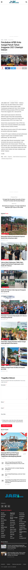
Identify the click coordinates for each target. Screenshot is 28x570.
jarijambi (5, 566)
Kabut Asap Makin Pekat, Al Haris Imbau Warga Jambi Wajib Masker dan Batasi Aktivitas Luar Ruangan (16, 554)
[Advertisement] (14, 19)
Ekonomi (3, 529)
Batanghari (3, 514)
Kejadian (3, 537)
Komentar (3, 385)
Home (2, 39)
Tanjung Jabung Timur (22, 532)
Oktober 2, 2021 (4, 52)
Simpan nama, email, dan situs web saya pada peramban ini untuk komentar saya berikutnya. (12, 421)
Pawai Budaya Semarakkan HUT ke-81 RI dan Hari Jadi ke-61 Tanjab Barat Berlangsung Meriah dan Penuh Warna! (15, 481)
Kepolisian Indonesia (12, 513)
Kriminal (12, 525)
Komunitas (12, 522)
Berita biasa (3, 520)
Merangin (12, 527)
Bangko (2, 513)
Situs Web (3, 414)
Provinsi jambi (22, 521)
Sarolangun (21, 523)
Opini (11, 536)
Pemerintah (22, 514)
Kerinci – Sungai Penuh (13, 518)
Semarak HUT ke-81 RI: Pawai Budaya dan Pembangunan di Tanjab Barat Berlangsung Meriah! (11, 454)
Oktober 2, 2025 (4, 319)
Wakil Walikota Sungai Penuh (19, 156)
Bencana (3, 516)
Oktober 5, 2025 (4, 293)
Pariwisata (21, 513)
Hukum (2, 531)
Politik (20, 520)
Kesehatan (12, 520)
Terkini (20, 536)
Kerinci (11, 515)
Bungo (2, 521)
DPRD (2, 525)
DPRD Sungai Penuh (4, 528)
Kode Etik (3, 564)
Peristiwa (21, 518)
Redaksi (8, 564)
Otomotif (12, 538)
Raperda (10, 156)
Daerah (5, 39)
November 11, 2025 (5, 267)
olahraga (12, 534)
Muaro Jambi (13, 529)
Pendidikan (21, 516)
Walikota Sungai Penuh (7, 158)
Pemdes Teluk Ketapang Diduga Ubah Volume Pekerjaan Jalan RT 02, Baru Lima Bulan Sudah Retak (16, 547)
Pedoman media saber (16, 564)
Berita (2, 518)
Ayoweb (14, 566)
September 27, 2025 (5, 345)
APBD (5, 156)
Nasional (12, 532)
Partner (24, 564)
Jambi (2, 533)
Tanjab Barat (22, 527)
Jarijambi (3, 535)
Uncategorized (22, 538)
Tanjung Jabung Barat (22, 529)
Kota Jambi (12, 524)
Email (2, 408)
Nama (3, 402)
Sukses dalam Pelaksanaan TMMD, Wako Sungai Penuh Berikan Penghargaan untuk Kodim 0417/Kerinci (12, 264)
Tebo (20, 534)
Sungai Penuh (10, 39)
